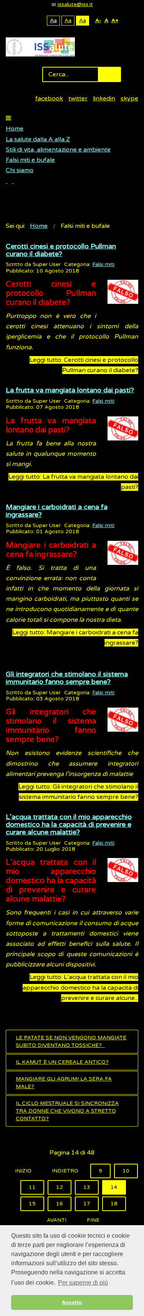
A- (98, 20)
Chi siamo (19, 170)
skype (129, 98)
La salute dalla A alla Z (38, 139)
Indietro (65, 1171)
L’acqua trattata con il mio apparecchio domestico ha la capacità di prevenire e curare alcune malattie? (69, 824)
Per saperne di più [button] (83, 1282)
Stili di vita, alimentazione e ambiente (58, 149)
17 (86, 1204)
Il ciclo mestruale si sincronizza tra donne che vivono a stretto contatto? (67, 1111)
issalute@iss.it (75, 4)
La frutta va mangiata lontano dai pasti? (70, 390)
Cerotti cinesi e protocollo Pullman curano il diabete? (61, 250)
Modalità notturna (39, 20)
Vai (109, 74)
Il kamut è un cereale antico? (62, 1062)
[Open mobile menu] (8, 118)
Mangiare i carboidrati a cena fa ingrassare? (57, 511)
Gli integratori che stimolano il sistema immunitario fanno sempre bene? (67, 678)
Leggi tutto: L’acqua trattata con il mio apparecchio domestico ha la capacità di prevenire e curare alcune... (80, 987)
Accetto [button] (72, 1302)
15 (32, 1204)
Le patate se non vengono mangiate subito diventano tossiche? (71, 1041)
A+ (114, 20)
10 (125, 1171)
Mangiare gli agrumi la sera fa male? (64, 1083)
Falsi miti (103, 264)
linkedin (104, 98)
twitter (78, 98)
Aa (53, 20)
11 (32, 1187)
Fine (93, 1220)
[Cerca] (9, 181)
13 (86, 1187)
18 (114, 1204)
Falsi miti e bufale (30, 160)
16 (59, 1204)
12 (59, 1187)
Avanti (56, 1220)
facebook (49, 98)
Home (14, 128)
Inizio (23, 1171)
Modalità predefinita (27, 20)
